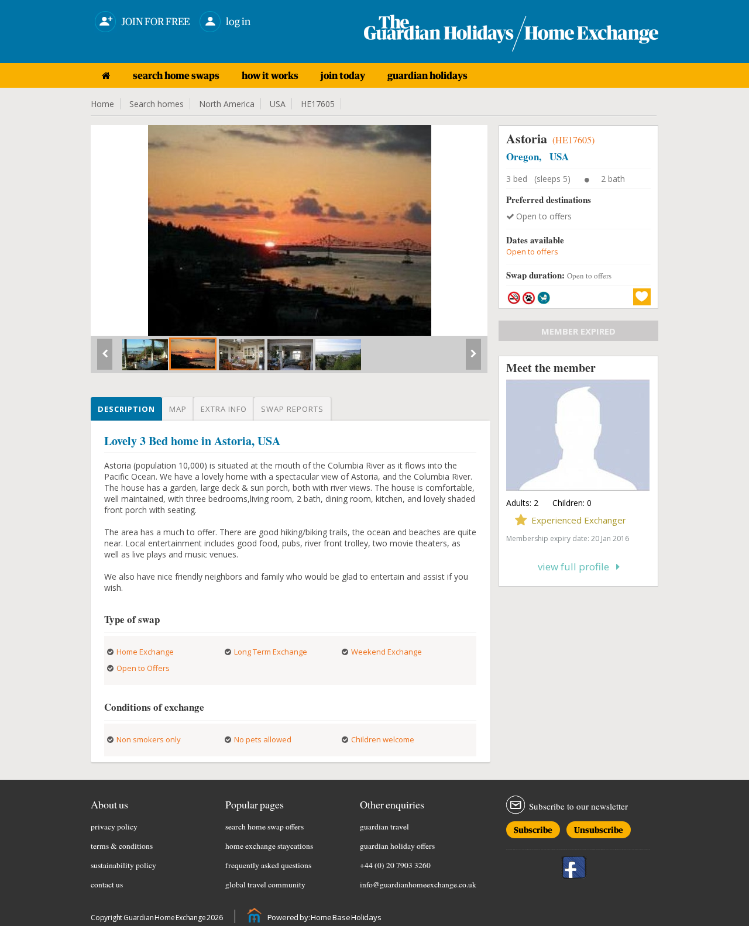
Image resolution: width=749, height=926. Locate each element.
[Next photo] (473, 358)
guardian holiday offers (397, 846)
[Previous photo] (104, 358)
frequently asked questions (268, 865)
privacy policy (114, 826)
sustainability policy (123, 865)
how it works (270, 75)
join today (343, 75)
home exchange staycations (269, 846)
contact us (107, 884)
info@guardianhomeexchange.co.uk (418, 884)
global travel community (265, 884)
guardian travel (384, 826)
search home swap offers (264, 826)
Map (178, 409)
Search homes (156, 103)
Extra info (224, 409)
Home (102, 103)
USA (278, 103)
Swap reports (292, 409)
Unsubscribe (598, 828)
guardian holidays (427, 75)
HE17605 (318, 103)
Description (126, 409)
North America (227, 103)
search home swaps (176, 75)
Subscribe (533, 828)
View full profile (577, 566)
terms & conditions (122, 846)
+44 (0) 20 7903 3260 (395, 865)
